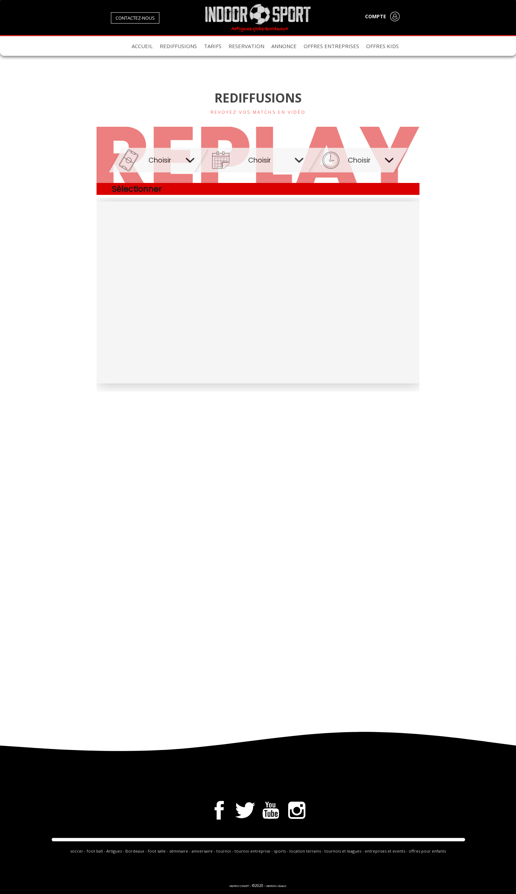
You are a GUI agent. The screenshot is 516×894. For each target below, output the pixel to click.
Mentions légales (276, 886)
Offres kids (382, 46)
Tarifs (212, 46)
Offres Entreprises (331, 46)
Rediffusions (178, 46)
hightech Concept (239, 886)
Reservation (246, 46)
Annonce (284, 46)
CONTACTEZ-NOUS (135, 18)
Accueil (142, 46)
